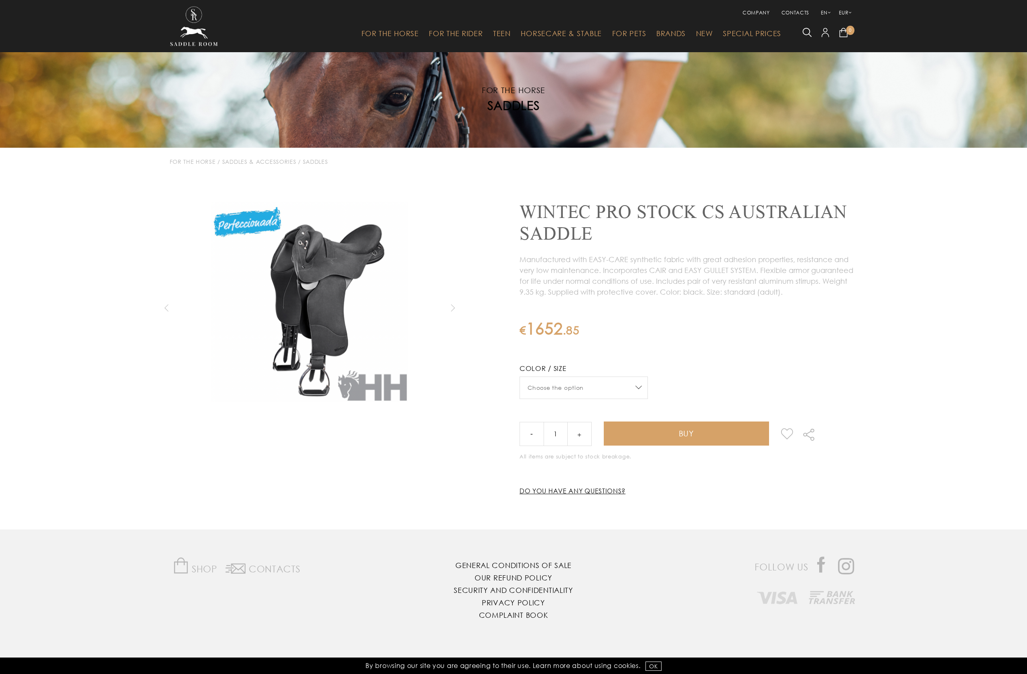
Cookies (626, 665)
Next (453, 308)
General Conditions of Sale (513, 565)
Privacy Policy (513, 602)
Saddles (513, 105)
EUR (843, 12)
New (704, 33)
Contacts (795, 12)
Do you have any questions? (572, 491)
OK (653, 666)
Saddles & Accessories (259, 161)
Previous (166, 308)
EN (824, 12)
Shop (203, 568)
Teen (502, 33)
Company (756, 12)
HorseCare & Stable (561, 33)
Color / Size (543, 368)
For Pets (629, 33)
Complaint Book (513, 615)
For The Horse (390, 33)
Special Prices (752, 33)
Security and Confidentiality (513, 590)
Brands (671, 33)
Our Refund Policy (513, 577)
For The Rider (456, 33)
